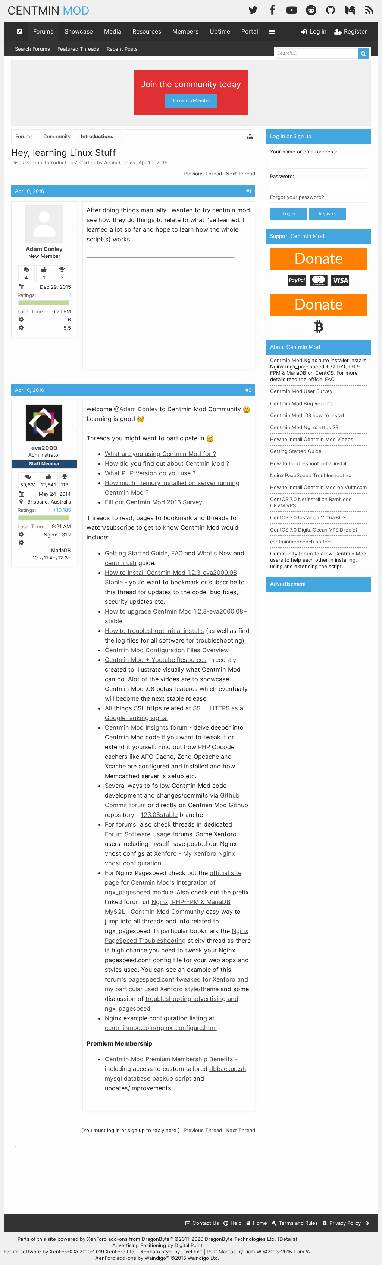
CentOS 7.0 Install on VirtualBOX (308, 517)
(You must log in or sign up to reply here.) (130, 1130)
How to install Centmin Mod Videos (311, 439)
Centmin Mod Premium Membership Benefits (169, 1059)
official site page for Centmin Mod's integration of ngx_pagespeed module (173, 882)
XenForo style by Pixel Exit (171, 1252)
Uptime (220, 31)
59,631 (28, 485)
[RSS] (369, 9)
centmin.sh (121, 563)
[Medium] (350, 9)
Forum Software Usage (137, 834)
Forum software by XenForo (70, 1252)
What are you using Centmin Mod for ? (160, 453)
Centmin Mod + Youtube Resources (156, 659)
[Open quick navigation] (19, 31)
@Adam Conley (136, 409)
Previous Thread (203, 174)
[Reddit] (311, 9)
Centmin (48, 10)
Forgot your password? (297, 197)
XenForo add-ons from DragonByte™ (130, 1239)
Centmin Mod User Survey (301, 391)
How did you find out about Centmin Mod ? (167, 463)
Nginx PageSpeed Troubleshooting (310, 475)
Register (327, 213)
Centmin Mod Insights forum (146, 727)
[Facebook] (272, 9)
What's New (214, 553)
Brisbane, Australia (49, 502)
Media (112, 31)
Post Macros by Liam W (259, 1252)
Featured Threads (78, 49)
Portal (249, 31)
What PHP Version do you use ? (150, 473)
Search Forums (32, 49)
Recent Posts (122, 49)
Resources (146, 31)
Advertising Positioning (139, 1245)
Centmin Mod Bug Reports (301, 403)
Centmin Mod (286, 360)
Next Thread (240, 174)
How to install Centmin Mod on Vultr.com (318, 487)
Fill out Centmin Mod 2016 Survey (153, 502)
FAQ (177, 553)
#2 (248, 390)
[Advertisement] (142, 307)
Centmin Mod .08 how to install (307, 415)
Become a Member (191, 101)
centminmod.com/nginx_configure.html (161, 1027)
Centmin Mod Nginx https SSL (305, 427)
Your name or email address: (303, 152)
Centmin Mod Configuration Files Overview (167, 650)
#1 (248, 191)
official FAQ (321, 379)
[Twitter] (253, 9)
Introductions (60, 162)
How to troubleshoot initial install (308, 463)
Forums (43, 31)
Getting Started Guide (136, 553)
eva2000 (44, 447)
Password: (282, 176)
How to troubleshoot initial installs (154, 630)
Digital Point (189, 1245)
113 (64, 485)
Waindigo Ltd (203, 1258)
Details (287, 1239)
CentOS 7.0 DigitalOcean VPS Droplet (313, 530)
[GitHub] (330, 9)
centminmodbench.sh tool (301, 542)
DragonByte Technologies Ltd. (240, 1239)
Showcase (79, 31)
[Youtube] (292, 9)
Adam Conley (119, 162)
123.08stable (159, 814)
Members (185, 31)
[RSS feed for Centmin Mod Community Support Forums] (368, 1223)
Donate (318, 259)
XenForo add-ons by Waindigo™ (132, 1258)
